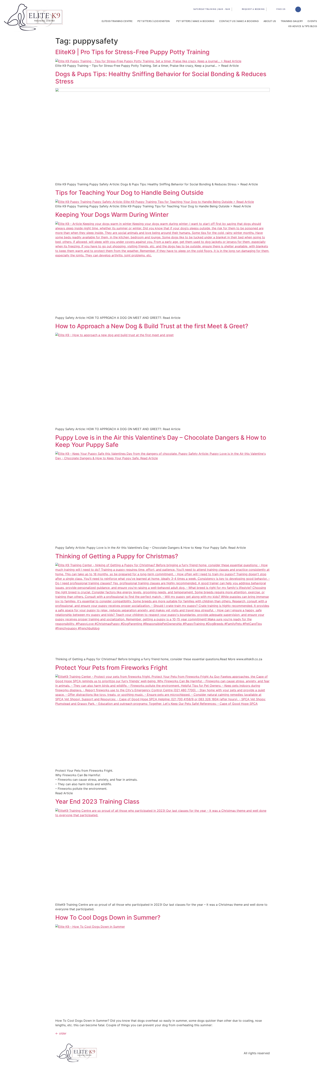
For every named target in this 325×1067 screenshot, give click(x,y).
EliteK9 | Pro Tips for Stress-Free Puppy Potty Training (132, 52)
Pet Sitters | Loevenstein (153, 21)
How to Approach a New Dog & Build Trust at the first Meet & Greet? (151, 326)
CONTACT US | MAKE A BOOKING (239, 21)
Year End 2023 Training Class (97, 801)
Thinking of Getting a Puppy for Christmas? (116, 556)
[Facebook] (298, 9)
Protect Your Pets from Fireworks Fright (111, 667)
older (60, 1033)
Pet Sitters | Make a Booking (195, 21)
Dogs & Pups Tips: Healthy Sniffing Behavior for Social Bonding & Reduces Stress (160, 77)
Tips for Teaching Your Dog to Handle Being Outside (129, 192)
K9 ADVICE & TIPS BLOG (303, 26)
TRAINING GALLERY (292, 21)
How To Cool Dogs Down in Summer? (107, 917)
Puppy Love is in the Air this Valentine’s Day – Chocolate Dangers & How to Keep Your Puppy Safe (160, 441)
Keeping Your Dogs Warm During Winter (112, 214)
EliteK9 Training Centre (117, 21)
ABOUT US (269, 21)
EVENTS (312, 21)
